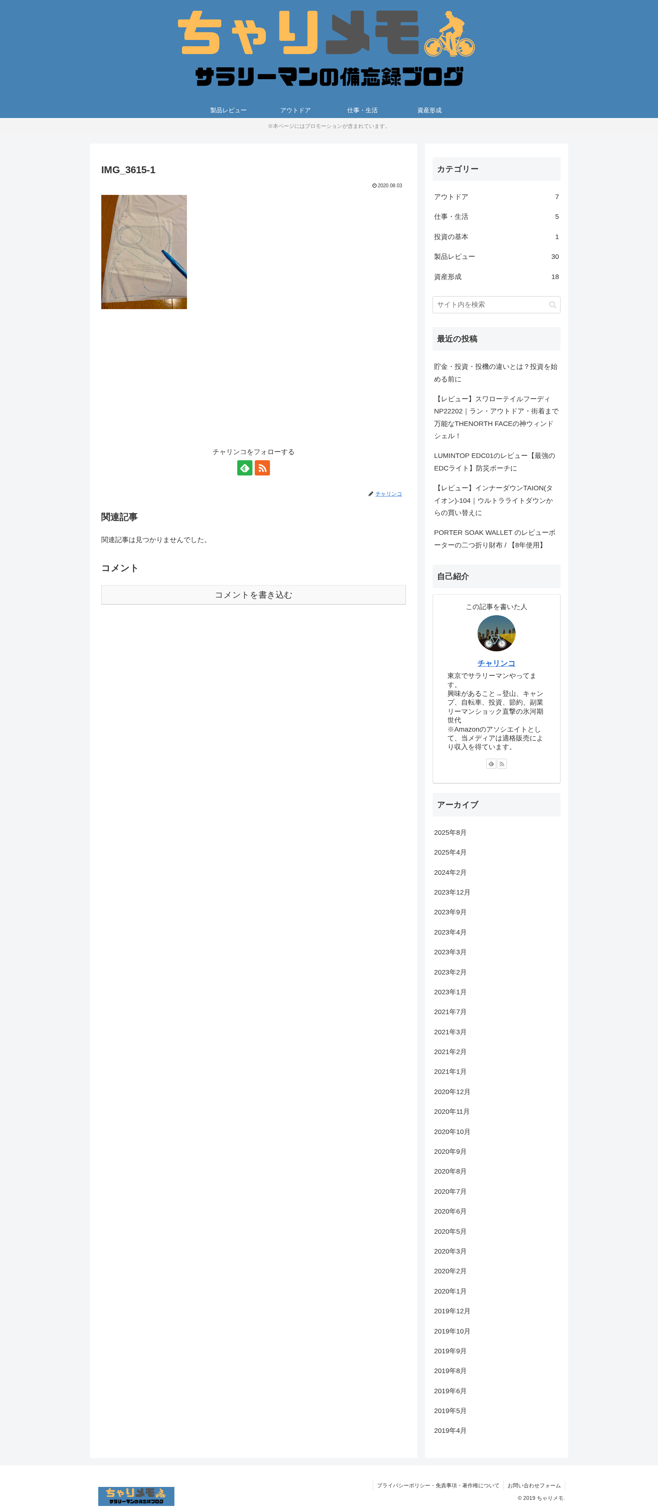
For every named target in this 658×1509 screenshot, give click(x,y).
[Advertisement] (253, 383)
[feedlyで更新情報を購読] (244, 467)
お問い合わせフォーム (534, 1485)
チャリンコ (497, 663)
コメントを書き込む (254, 595)
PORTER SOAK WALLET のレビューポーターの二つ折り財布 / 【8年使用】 (495, 539)
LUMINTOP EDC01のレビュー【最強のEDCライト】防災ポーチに (494, 462)
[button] (552, 304)
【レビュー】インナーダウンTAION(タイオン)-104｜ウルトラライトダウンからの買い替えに (493, 500)
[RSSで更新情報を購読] (262, 467)
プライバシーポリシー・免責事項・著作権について (438, 1485)
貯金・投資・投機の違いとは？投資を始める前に (495, 373)
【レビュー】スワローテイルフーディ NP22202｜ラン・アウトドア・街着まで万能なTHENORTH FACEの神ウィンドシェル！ (496, 417)
